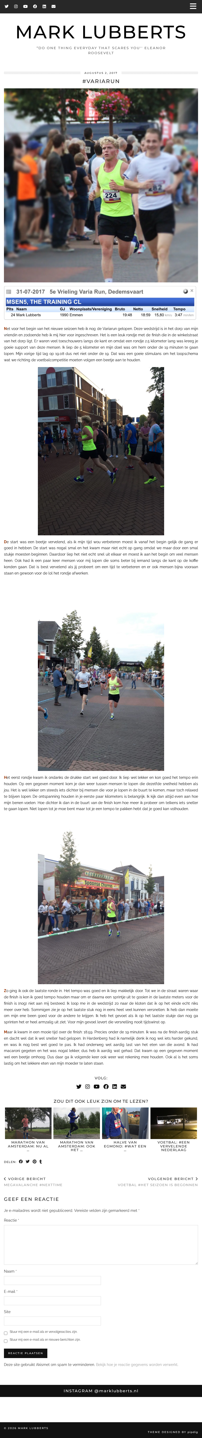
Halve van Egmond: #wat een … (125, 1146)
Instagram (101, 1390)
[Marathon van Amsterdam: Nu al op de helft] (28, 1123)
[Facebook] (35, 6)
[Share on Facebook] (21, 1162)
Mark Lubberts (101, 32)
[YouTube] (25, 6)
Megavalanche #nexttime (33, 1182)
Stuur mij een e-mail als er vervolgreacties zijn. (43, 1332)
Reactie (11, 1220)
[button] (195, 7)
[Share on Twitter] (27, 1162)
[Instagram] (16, 6)
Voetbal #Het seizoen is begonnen (158, 1182)
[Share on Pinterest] (34, 1162)
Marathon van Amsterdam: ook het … (76, 1146)
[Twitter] (7, 6)
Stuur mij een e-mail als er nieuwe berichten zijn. (45, 1340)
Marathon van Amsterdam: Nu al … (28, 1146)
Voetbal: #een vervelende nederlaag (174, 1146)
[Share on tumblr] (40, 1162)
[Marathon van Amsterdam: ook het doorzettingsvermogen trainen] (76, 1123)
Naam (10, 1271)
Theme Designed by (173, 1432)
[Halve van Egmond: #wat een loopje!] (125, 1123)
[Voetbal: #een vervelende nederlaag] (173, 1123)
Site (7, 1312)
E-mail (11, 1291)
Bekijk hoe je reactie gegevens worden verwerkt (137, 1365)
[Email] (54, 6)
